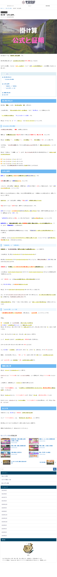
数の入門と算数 (4, 12)
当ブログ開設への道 (6, 479)
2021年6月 (4, 500)
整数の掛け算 (6, 92)
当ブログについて (10, 5)
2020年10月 (4, 504)
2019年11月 (4, 518)
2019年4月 (4, 528)
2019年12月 (4, 514)
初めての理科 (5, 476)
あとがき (5, 94)
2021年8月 (4, 493)
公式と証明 (5, 83)
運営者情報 (48, 5)
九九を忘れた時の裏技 (9, 79)
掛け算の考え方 (6, 77)
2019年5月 (4, 525)
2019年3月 (4, 532)
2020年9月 (4, 507)
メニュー (29, 5)
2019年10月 (4, 521)
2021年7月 (4, 497)
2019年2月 (4, 535)
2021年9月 (4, 490)
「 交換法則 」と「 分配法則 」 (11, 86)
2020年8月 (4, 511)
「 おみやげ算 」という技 (10, 88)
